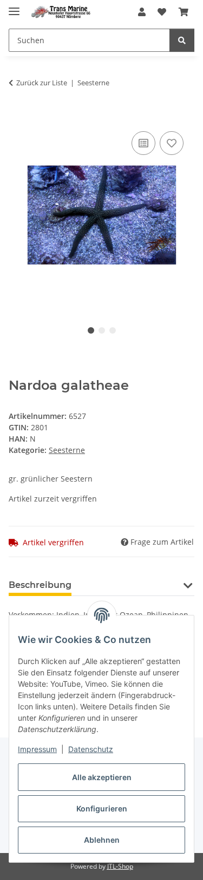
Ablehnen (102, 839)
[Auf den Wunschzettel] (172, 143)
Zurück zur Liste (41, 82)
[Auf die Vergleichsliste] (143, 143)
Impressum (37, 749)
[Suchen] (181, 40)
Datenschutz (90, 749)
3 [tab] (112, 330)
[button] (142, 12)
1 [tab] (91, 330)
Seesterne (67, 450)
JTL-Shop (120, 866)
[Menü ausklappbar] (14, 6)
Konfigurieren (101, 808)
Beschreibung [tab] (40, 585)
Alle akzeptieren (102, 777)
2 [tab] (102, 330)
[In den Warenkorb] (17, 117)
